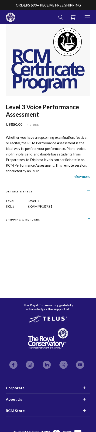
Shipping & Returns (23, 219)
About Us (14, 399)
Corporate (15, 388)
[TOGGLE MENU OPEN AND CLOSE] (87, 15)
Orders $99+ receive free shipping (48, 5)
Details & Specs (19, 191)
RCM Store (15, 410)
